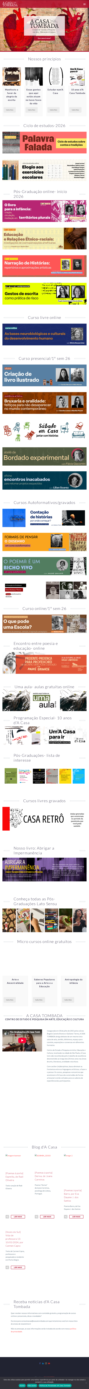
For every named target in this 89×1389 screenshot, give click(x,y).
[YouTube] (49, 1363)
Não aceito (32, 1385)
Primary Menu (84, 4)
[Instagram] (46, 1363)
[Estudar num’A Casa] (55, 76)
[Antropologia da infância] (74, 963)
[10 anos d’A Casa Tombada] (77, 76)
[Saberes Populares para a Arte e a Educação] (44, 963)
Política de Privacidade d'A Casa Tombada (55, 1385)
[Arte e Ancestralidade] (15, 963)
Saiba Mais (9, 110)
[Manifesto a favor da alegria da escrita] (11, 76)
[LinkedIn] (43, 1363)
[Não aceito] (86, 1383)
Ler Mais (18, 1217)
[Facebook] (40, 1363)
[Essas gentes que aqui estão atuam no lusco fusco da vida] (33, 76)
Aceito (22, 1385)
